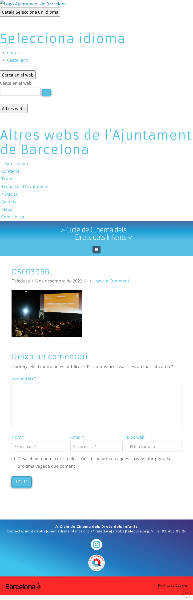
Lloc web (136, 437)
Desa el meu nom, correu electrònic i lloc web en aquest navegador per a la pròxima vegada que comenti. (93, 462)
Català (30, 12)
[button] (96, 249)
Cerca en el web (16, 83)
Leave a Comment (111, 281)
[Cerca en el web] (46, 92)
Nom (18, 437)
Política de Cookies (172, 586)
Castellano (17, 60)
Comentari (24, 378)
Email (77, 437)
